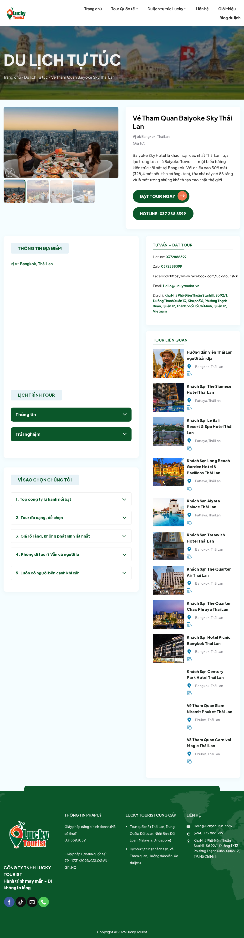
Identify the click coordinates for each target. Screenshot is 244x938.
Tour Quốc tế (123, 8)
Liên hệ (202, 8)
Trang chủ (93, 8)
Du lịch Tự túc (36, 77)
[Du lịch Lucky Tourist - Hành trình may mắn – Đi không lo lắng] (39, 13)
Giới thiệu (227, 8)
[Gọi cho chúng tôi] (43, 902)
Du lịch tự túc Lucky (165, 8)
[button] (10, 172)
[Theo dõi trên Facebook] (9, 902)
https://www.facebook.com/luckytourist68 (204, 276)
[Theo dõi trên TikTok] (20, 902)
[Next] (110, 142)
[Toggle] (125, 414)
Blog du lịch (229, 17)
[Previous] (12, 142)
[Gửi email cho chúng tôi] (32, 902)
